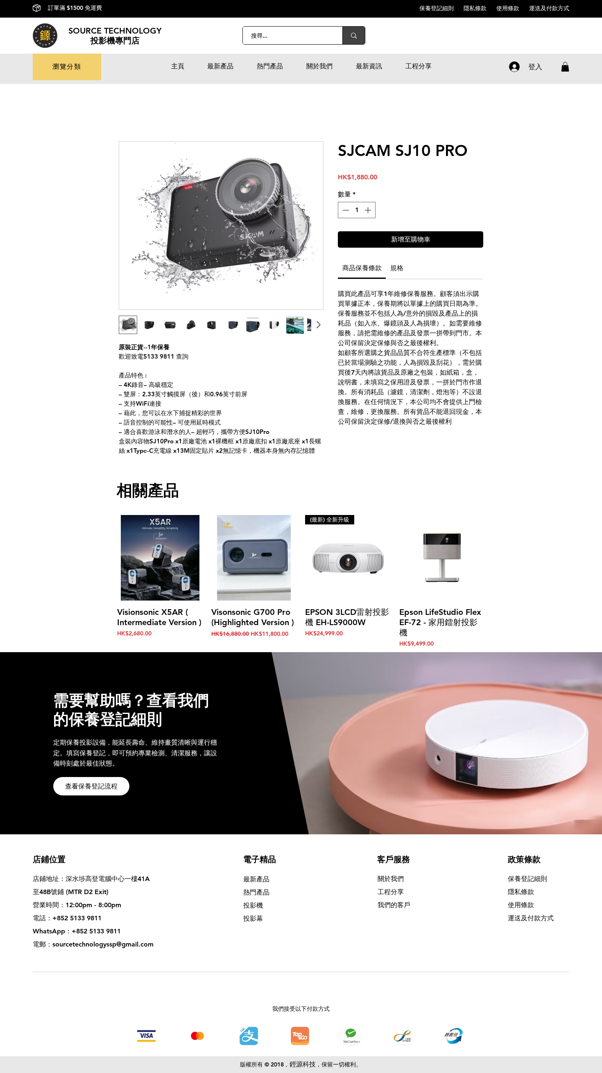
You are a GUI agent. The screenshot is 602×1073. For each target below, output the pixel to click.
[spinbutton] (357, 210)
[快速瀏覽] (160, 558)
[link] (362, 268)
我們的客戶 (394, 905)
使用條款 (512, 8)
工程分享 (391, 892)
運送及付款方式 (549, 8)
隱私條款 (480, 8)
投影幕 (254, 918)
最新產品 (256, 879)
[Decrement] (345, 210)
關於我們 (391, 879)
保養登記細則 (441, 8)
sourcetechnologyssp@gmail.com (103, 944)
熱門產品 (256, 892)
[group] (301, 582)
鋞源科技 (303, 1064)
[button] (67, 67)
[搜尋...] (353, 35)
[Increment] (368, 210)
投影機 (253, 905)
